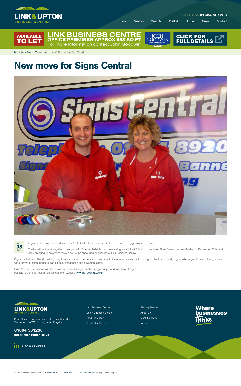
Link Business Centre (98, 307)
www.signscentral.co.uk (89, 272)
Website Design (87, 372)
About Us (146, 312)
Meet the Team (149, 318)
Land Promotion (95, 318)
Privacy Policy (51, 372)
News (144, 323)
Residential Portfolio (97, 323)
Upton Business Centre (99, 312)
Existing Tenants (149, 307)
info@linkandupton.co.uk (31, 335)
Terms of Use (69, 372)
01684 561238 (213, 15)
